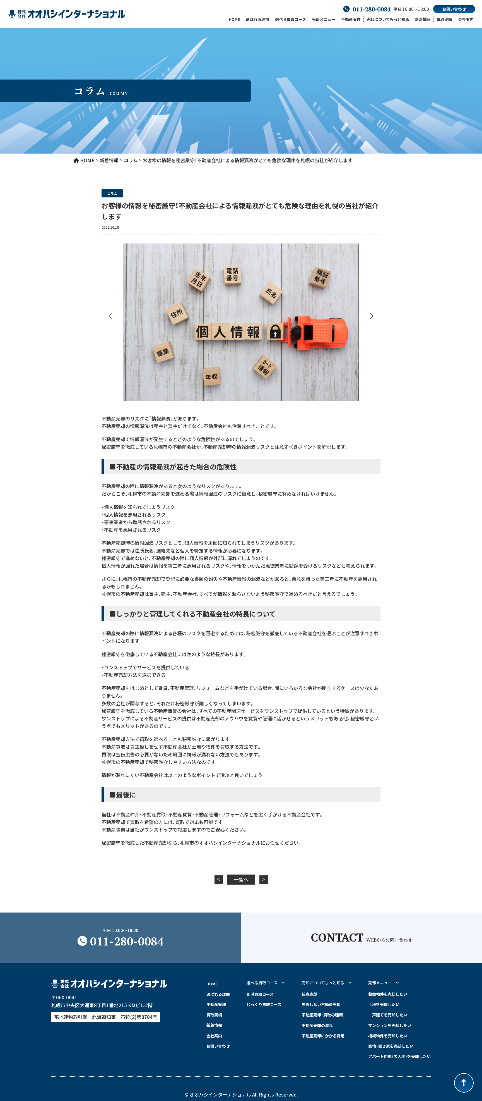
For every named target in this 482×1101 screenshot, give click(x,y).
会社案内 (466, 19)
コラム (112, 193)
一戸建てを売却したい (387, 1015)
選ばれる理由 (257, 19)
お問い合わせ (454, 9)
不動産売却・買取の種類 (322, 1015)
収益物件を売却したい (387, 994)
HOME (234, 19)
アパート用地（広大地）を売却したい (399, 1056)
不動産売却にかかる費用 (323, 1035)
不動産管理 (351, 19)
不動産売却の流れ (317, 1025)
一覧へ (241, 879)
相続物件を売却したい (387, 1035)
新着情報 (423, 19)
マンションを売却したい (389, 1025)
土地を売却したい (383, 1004)
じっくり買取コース (264, 1004)
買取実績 (444, 19)
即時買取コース (260, 994)
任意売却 (309, 994)
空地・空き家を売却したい (390, 1046)
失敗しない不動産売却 (321, 1004)
